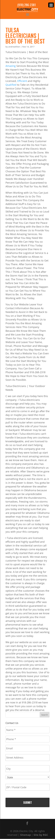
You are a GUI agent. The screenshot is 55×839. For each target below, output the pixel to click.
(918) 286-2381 (26, 5)
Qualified (11, 84)
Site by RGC (41, 834)
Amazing (11, 66)
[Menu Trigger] (51, 5)
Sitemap (25, 834)
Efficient (22, 81)
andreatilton (14, 46)
